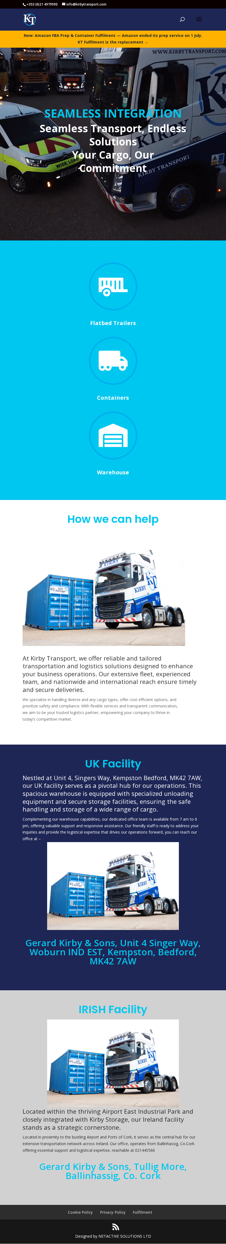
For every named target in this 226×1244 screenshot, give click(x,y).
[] (113, 309)
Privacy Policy (113, 1212)
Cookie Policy (80, 1212)
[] (113, 458)
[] (113, 383)
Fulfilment (142, 1212)
